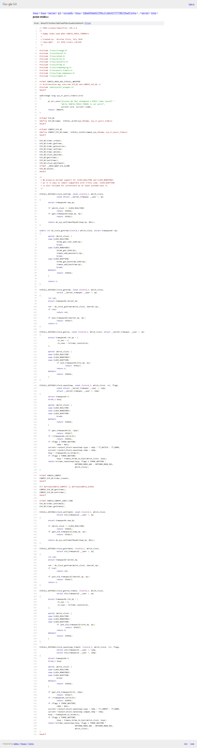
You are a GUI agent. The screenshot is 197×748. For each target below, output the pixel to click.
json (192, 744)
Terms (31, 744)
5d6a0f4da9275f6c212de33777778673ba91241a (109, 13)
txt (185, 744)
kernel (52, 13)
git (59, 13)
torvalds (68, 13)
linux (35, 13)
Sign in (191, 4)
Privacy (23, 744)
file (88, 23)
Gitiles (16, 744)
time (153, 13)
